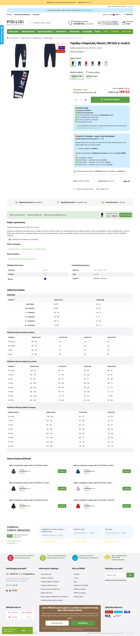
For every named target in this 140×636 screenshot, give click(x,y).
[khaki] (93, 64)
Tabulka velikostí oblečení (50, 582)
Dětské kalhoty (37, 38)
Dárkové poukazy (80, 593)
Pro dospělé (87, 31)
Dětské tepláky (48, 38)
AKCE (106, 31)
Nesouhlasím (57, 623)
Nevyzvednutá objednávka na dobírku (54, 597)
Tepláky (96, 274)
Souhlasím (83, 623)
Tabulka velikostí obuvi (49, 585)
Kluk (45, 274)
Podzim (99, 270)
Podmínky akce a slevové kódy (52, 600)
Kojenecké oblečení (45, 31)
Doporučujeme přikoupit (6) (54, 215)
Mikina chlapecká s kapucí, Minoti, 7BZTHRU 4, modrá (29, 483)
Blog (75, 582)
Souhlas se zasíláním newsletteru (115, 580)
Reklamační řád (46, 593)
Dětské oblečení (28, 31)
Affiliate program (80, 589)
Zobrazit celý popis (76, 52)
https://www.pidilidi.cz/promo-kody (89, 128)
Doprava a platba (47, 578)
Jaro (95, 270)
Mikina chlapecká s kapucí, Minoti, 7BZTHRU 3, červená (94, 500)
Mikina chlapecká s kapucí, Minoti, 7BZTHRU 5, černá (28, 500)
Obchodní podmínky (22, 15)
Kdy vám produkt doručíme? (83, 92)
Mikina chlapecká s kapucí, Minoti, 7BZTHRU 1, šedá (93, 483)
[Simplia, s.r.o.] (130, 633)
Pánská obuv (75, 31)
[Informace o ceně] (117, 92)
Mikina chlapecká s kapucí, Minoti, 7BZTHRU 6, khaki (28, 465)
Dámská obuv (61, 31)
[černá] (99, 64)
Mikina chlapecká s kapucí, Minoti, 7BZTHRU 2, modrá (93, 465)
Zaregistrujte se (87, 10)
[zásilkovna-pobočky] (109, 612)
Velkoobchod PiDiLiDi (81, 585)
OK (130, 575)
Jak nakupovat (46, 574)
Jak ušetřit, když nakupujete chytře (23, 259)
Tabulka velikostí (94, 72)
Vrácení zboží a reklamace (50, 589)
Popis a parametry (16, 215)
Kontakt (36, 15)
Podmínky (130, 6)
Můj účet (130, 14)
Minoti (46, 270)
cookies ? (70, 618)
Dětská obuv (14, 31)
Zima (105, 270)
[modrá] (80, 64)
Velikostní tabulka (33, 215)
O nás (9, 15)
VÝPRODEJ (115, 31)
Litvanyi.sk (109, 633)
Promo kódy (126, 31)
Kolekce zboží (78, 597)
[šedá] (106, 64)
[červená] (86, 64)
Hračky (98, 31)
